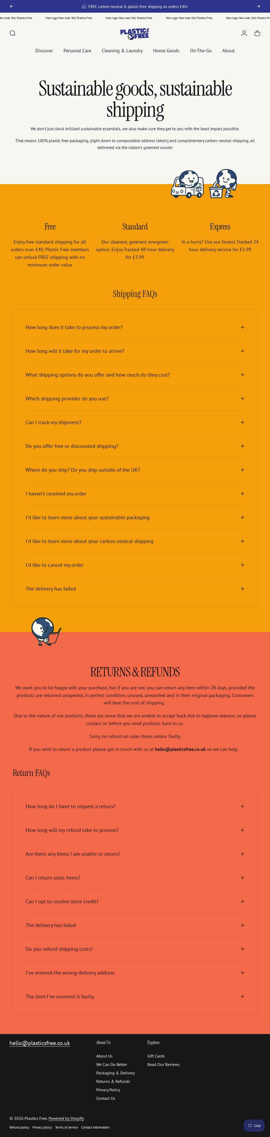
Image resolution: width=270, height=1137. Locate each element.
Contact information (95, 1127)
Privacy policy (42, 1127)
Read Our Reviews (163, 1064)
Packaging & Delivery (115, 1072)
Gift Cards (156, 1056)
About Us (104, 1056)
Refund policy (19, 1127)
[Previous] (11, 6)
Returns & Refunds (113, 1081)
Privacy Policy (108, 1089)
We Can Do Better (111, 1064)
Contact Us (105, 1098)
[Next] (258, 6)
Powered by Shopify (66, 1118)
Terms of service (66, 1127)
